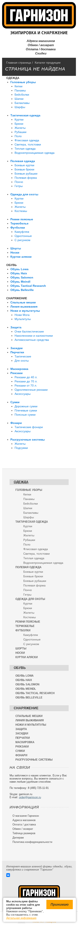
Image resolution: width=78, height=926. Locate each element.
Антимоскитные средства (32, 339)
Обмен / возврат (39, 45)
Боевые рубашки (26, 173)
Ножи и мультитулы (25, 310)
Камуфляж (22, 231)
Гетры (19, 186)
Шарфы (20, 107)
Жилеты (20, 127)
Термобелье (19, 223)
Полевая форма (26, 177)
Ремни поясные (21, 219)
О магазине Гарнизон (24, 815)
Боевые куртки (24, 165)
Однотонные (23, 236)
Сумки (15, 402)
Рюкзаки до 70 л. (26, 381)
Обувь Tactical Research (28, 285)
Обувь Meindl (20, 281)
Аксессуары (23, 393)
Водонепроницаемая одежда (34, 152)
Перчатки (17, 352)
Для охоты (22, 360)
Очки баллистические (29, 331)
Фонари (16, 423)
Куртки (19, 119)
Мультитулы (23, 319)
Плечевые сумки (26, 410)
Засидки (16, 348)
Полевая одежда (22, 161)
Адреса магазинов (39, 41)
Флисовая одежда (27, 140)
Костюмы (21, 211)
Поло (18, 136)
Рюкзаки (16, 373)
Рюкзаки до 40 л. (26, 377)
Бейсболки (22, 94)
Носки (14, 252)
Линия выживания (23, 306)
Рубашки (20, 132)
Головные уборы (23, 82)
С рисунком (22, 240)
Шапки (19, 98)
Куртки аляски (21, 256)
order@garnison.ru (30, 797)
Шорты (15, 248)
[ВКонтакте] (8, 875)
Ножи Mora (22, 314)
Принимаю (60, 904)
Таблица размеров (22, 833)
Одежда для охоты (24, 194)
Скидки (39, 53)
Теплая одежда (25, 148)
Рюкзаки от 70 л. (26, 385)
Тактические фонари (29, 427)
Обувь (11, 265)
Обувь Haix (18, 273)
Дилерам (17, 837)
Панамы (20, 90)
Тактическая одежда (25, 115)
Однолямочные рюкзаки (31, 389)
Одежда (12, 78)
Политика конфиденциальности (31, 841)
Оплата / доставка (39, 49)
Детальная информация (21, 918)
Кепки (18, 86)
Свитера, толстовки (28, 144)
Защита (15, 327)
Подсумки (21, 447)
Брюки (19, 123)
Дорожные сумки (26, 406)
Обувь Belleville (22, 290)
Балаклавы (22, 103)
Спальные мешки (23, 302)
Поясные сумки (25, 414)
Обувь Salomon (21, 277)
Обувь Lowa (19, 269)
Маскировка (19, 369)
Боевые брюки (24, 169)
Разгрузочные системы (27, 439)
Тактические (23, 356)
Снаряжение (16, 298)
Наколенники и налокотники (34, 335)
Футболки (17, 227)
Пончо (19, 181)
